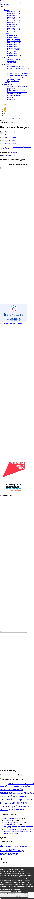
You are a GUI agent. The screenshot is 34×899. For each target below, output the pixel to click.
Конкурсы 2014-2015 (14, 53)
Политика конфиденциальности (8, 865)
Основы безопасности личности (17, 92)
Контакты (7, 101)
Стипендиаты (11, 63)
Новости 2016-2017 (13, 26)
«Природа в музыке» (10, 818)
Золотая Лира (11, 61)
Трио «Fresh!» (28, 799)
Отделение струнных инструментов (18, 68)
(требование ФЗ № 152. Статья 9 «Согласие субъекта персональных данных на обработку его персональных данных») (17, 895)
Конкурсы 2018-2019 (14, 46)
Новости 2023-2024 (13, 13)
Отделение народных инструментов (18, 73)
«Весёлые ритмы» (4, 784)
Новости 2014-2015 (13, 30)
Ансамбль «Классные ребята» (21, 783)
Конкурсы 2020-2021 (14, 43)
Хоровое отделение (13, 79)
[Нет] (0, 898)
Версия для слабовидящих (18, 164)
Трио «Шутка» (5, 803)
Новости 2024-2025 (13, 12)
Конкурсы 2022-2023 (14, 39)
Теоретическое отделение (15, 77)
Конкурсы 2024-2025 (14, 35)
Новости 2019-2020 (13, 21)
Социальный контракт (14, 94)
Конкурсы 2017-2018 (13, 48)
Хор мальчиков (17, 809)
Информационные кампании (16, 90)
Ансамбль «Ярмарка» (11, 790)
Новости (6, 10)
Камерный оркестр (11, 799)
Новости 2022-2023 (13, 15)
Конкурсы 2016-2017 (14, 50)
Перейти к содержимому (8, 1)
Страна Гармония (9, 820)
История (6, 57)
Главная (2, 119)
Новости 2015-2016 (13, 28)
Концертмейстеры (13, 81)
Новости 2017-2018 (13, 24)
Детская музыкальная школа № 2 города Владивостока (14, 850)
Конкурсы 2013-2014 (14, 55)
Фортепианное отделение (15, 66)
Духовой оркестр (18, 796)
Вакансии (10, 97)
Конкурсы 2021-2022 (14, 41)
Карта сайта (11, 99)
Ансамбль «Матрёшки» (10, 786)
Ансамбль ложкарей (18, 793)
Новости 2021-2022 (13, 17)
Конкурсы (7, 33)
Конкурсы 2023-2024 (14, 37)
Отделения (7, 64)
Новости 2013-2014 (13, 32)
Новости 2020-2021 (13, 19)
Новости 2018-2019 (13, 22)
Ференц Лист (16, 152)
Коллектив (7, 83)
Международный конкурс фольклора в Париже (18, 826)
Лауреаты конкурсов (13, 59)
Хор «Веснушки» (18, 806)
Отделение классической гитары (17, 75)
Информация (8, 84)
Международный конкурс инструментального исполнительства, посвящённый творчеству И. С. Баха (18, 831)
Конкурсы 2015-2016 (14, 52)
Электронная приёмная (14, 95)
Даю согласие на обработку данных (10, 891)
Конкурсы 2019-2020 (14, 44)
